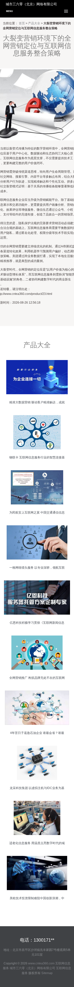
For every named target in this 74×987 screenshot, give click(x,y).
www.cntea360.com (41, 963)
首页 (22, 23)
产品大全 (34, 23)
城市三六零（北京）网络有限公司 (32, 968)
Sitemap (47, 973)
